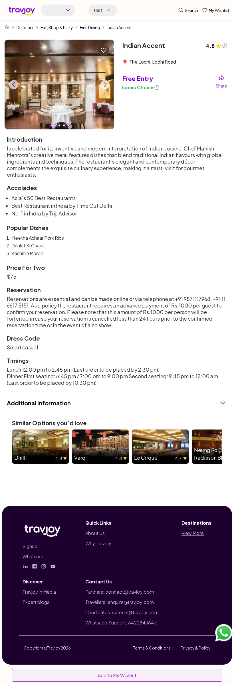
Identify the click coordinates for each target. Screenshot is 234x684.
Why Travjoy (98, 543)
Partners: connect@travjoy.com (119, 592)
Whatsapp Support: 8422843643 (121, 623)
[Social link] (25, 566)
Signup (30, 546)
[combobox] (58, 10)
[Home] (7, 26)
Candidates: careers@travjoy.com (122, 612)
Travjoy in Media (39, 592)
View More (192, 533)
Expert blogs (36, 602)
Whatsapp (34, 556)
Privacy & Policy (195, 647)
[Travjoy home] (42, 530)
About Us (95, 533)
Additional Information (39, 402)
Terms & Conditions (152, 647)
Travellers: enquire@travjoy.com (119, 602)
